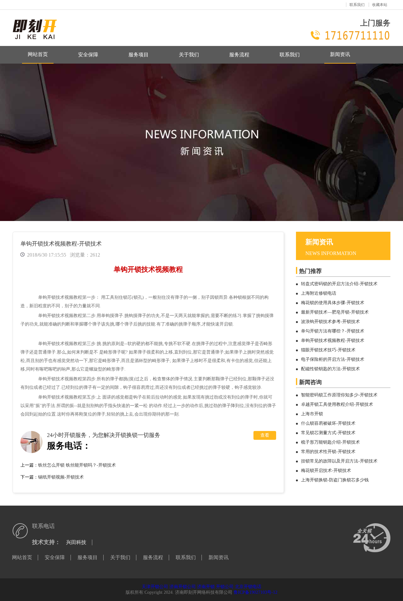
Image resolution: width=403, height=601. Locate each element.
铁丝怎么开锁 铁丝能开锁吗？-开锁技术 (77, 465)
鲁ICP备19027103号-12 (255, 592)
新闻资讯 (340, 54)
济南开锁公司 (182, 586)
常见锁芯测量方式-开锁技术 (328, 432)
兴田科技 (76, 542)
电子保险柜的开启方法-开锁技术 (332, 359)
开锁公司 (225, 586)
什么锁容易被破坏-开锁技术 (328, 423)
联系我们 (357, 5)
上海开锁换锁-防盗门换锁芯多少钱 (335, 480)
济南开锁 (206, 586)
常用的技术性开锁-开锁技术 (328, 451)
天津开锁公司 (155, 586)
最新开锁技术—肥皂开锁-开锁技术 (335, 312)
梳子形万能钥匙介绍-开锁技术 (330, 442)
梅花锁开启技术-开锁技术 (326, 470)
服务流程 (239, 54)
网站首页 (38, 54)
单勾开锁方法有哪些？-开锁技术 (332, 331)
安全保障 (88, 54)
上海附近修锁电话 (318, 293)
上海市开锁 (312, 413)
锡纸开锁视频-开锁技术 (61, 477)
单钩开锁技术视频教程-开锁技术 (332, 340)
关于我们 (189, 54)
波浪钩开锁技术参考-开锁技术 (330, 321)
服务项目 (138, 54)
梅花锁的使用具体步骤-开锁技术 (332, 302)
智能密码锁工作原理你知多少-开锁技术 (339, 395)
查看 (264, 435)
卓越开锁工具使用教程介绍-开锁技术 (337, 404)
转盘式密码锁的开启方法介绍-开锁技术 (339, 283)
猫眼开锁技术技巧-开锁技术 (328, 350)
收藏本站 (379, 5)
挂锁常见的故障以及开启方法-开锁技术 (339, 461)
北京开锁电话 (248, 586)
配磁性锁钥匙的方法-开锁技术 (330, 368)
